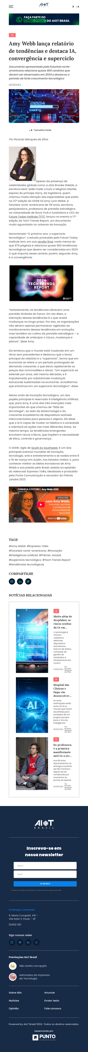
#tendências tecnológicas (26, 564)
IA (12, 35)
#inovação (54, 551)
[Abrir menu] (11, 6)
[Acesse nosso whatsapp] (36, 942)
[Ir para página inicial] (44, 5)
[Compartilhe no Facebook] (12, 581)
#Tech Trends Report (56, 560)
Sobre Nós (15, 992)
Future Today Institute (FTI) (27, 216)
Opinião (14, 1008)
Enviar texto (51, 1000)
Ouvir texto (18, 130)
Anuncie (49, 992)
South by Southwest (44, 448)
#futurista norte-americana (27, 551)
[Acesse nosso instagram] (12, 942)
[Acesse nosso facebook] (20, 942)
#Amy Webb (17, 546)
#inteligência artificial (23, 555)
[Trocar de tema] (73, 7)
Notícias (14, 1000)
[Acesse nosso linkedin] (28, 942)
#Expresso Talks (37, 546)
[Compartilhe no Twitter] (28, 581)
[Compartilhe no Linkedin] (20, 581)
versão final (45, 241)
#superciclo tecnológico (25, 560)
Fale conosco (52, 1008)
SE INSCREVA (45, 884)
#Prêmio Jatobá (50, 555)
